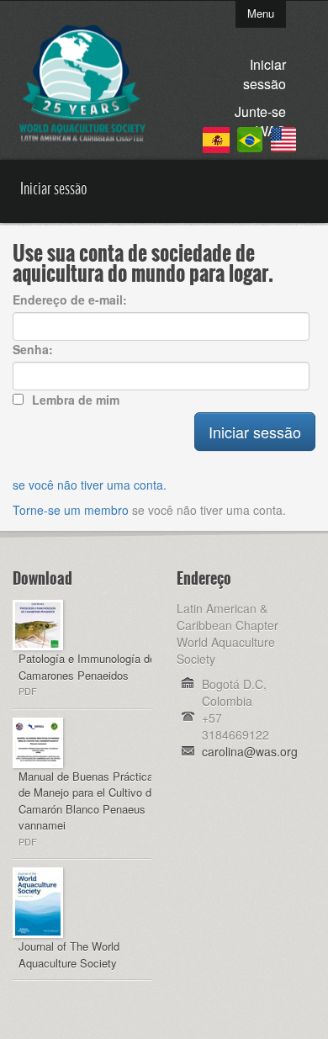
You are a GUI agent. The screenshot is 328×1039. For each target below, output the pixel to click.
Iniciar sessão (264, 74)
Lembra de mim (75, 399)
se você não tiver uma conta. (90, 484)
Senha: (33, 349)
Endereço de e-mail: (70, 299)
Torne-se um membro (71, 509)
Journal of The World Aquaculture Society (69, 954)
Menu (260, 13)
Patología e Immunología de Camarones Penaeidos (87, 666)
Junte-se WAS (260, 121)
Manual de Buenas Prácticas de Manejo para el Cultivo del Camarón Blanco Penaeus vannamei (89, 801)
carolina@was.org (250, 751)
